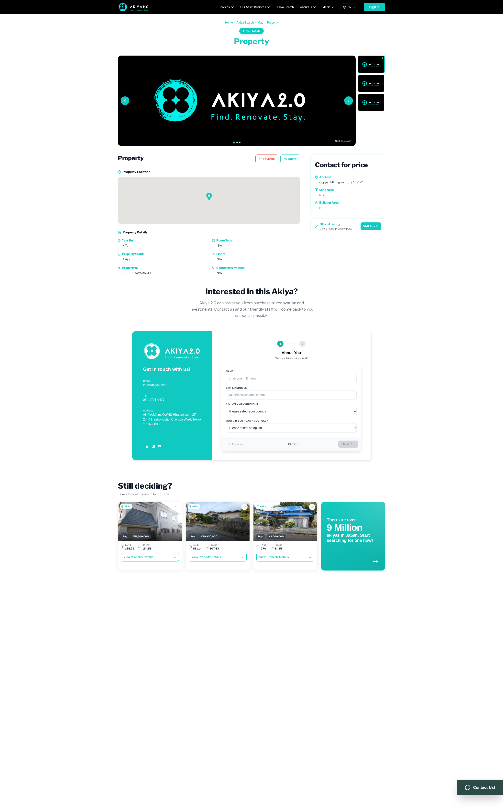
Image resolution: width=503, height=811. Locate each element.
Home (229, 22)
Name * (230, 371)
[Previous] (125, 100)
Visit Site (369, 226)
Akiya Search (285, 7)
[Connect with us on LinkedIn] (153, 446)
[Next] (348, 100)
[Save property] (176, 507)
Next (346, 444)
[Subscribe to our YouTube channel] (159, 446)
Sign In (374, 7)
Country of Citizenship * (243, 404)
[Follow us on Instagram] (147, 446)
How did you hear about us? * (247, 421)
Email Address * (237, 388)
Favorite (269, 159)
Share (292, 159)
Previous (237, 444)
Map (260, 22)
